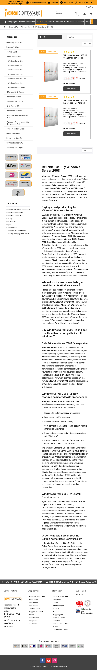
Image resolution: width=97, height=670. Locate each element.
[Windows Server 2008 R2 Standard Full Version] (51, 71)
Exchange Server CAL (16, 111)
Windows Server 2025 (15, 61)
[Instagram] (54, 660)
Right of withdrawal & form (60, 625)
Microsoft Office (12, 47)
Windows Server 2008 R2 (17, 87)
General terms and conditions (18, 209)
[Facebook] (42, 660)
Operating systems (14, 43)
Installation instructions (33, 604)
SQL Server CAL (13, 106)
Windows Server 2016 (15, 74)
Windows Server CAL (15, 101)
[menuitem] (90, 13)
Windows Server (14, 57)
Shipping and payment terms (18, 234)
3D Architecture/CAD (14, 143)
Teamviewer (34, 618)
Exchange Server (14, 97)
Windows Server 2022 (15, 65)
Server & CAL (11, 52)
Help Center (68, 3)
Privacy (9, 218)
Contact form (11, 228)
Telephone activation (33, 622)
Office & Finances (13, 134)
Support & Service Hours (16, 231)
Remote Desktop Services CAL (17, 116)
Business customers (38, 2)
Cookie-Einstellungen (14, 212)
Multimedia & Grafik (14, 138)
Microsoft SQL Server (15, 92)
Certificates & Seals (60, 630)
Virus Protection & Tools (15, 129)
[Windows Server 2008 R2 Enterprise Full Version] (51, 116)
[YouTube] (48, 660)
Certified (55, 2)
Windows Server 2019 (15, 70)
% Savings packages (14, 148)
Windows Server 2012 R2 (17, 79)
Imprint (9, 225)
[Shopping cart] (90, 13)
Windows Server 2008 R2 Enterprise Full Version (75, 101)
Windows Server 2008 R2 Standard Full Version (75, 56)
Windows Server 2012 (15, 83)
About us (56, 621)
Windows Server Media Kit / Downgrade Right (18, 123)
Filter (44, 37)
